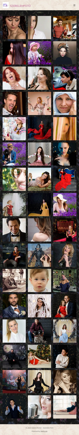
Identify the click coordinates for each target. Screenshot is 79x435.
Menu (74, 5)
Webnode (44, 431)
